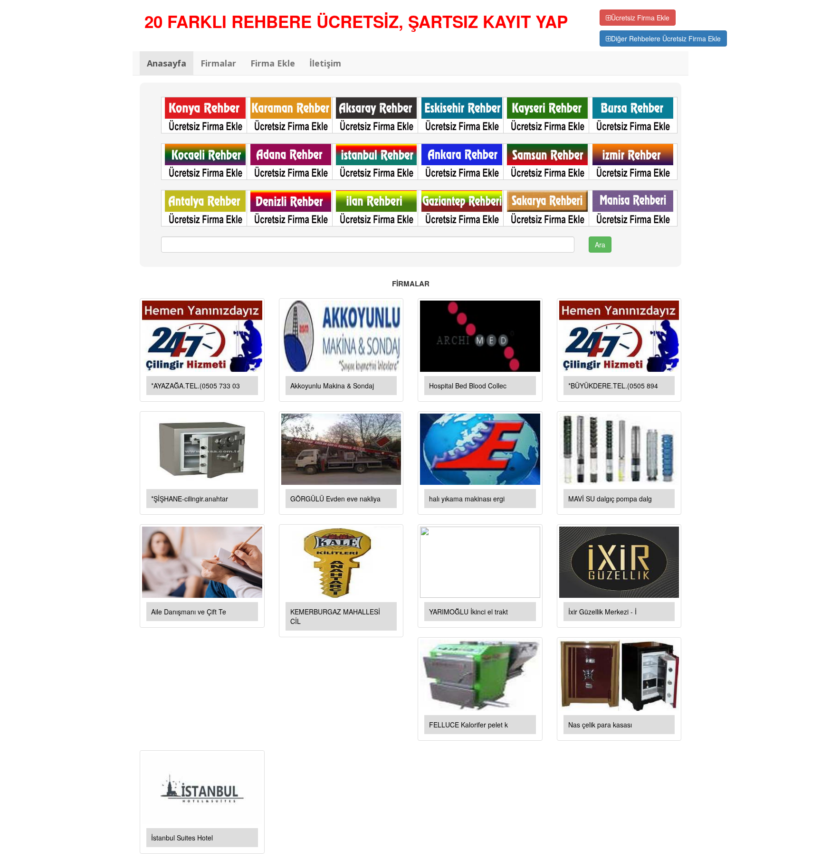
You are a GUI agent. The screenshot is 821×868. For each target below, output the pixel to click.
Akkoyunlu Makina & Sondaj (332, 385)
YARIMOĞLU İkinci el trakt (468, 611)
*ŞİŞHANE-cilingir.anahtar (189, 498)
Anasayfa (166, 63)
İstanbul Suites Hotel (182, 837)
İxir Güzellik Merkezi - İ (602, 611)
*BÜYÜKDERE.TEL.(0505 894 (613, 385)
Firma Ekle (272, 63)
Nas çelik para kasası (600, 724)
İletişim (325, 63)
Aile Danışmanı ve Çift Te (188, 611)
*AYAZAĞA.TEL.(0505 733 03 (195, 385)
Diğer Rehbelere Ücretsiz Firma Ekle (666, 38)
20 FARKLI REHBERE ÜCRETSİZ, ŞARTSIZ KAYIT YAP (356, 21)
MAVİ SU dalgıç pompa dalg (610, 498)
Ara (600, 244)
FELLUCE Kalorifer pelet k (468, 724)
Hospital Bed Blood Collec (467, 385)
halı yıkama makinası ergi (467, 498)
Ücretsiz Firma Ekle (640, 17)
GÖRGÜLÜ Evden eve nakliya (335, 498)
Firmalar (218, 63)
